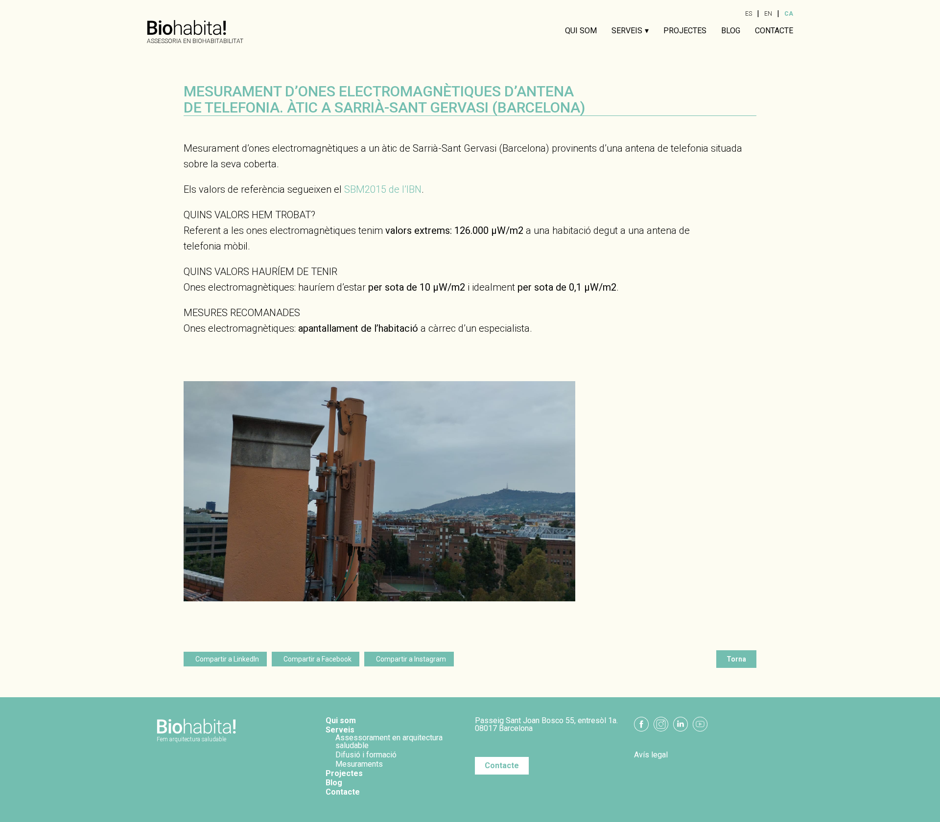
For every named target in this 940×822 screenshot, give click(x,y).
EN (768, 14)
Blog (730, 31)
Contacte (774, 31)
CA (788, 14)
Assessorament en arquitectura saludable (389, 741)
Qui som (581, 31)
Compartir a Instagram (411, 659)
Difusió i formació (366, 754)
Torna (736, 659)
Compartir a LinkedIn (227, 659)
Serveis (626, 31)
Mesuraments (359, 764)
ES (748, 14)
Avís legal (651, 755)
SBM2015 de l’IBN (383, 189)
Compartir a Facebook (317, 659)
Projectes (684, 31)
